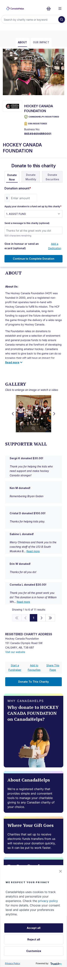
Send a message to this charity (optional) (27, 223)
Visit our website (15, 651)
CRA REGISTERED (37, 123)
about (22, 42)
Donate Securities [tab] (52, 177)
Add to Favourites (34, 667)
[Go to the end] (50, 617)
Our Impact (41, 42)
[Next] (41, 617)
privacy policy (48, 901)
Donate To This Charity (33, 681)
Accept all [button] (33, 927)
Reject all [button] (33, 939)
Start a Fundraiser (14, 667)
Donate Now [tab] (12, 177)
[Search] (61, 19)
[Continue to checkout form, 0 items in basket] (50, 8)
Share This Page (52, 667)
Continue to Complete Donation (33, 258)
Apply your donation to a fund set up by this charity (32, 206)
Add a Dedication (54, 246)
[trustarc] (56, 963)
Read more (33, 551)
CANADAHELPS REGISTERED (43, 116)
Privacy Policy (12, 963)
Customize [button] (33, 951)
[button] (60, 871)
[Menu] (60, 8)
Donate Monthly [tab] (30, 177)
